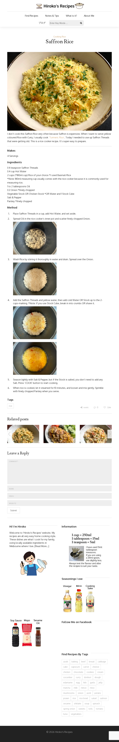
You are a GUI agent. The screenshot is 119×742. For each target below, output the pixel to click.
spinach (96, 703)
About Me (89, 15)
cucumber (67, 677)
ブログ (42, 22)
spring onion (69, 708)
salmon (103, 698)
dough (98, 677)
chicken (66, 672)
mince (83, 688)
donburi (87, 677)
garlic (92, 682)
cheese (95, 667)
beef (83, 661)
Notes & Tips (52, 15)
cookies (90, 672)
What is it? (71, 15)
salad (94, 698)
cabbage (102, 661)
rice (10, 406)
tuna (65, 714)
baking (75, 661)
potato (97, 693)
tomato (99, 708)
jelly (100, 682)
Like (109, 407)
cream (100, 672)
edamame (68, 682)
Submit (13, 510)
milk (75, 688)
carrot (86, 667)
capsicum (75, 667)
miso (92, 688)
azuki (65, 661)
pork (89, 693)
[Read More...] (42, 546)
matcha (66, 688)
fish (84, 682)
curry (78, 677)
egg (78, 682)
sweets (82, 708)
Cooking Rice (59, 36)
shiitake (77, 703)
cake (65, 667)
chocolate (78, 672)
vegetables (76, 714)
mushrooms (68, 693)
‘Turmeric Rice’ (56, 137)
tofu (91, 708)
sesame (67, 703)
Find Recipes (31, 15)
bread (91, 661)
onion (80, 693)
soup (87, 703)
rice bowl (83, 698)
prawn (66, 698)
